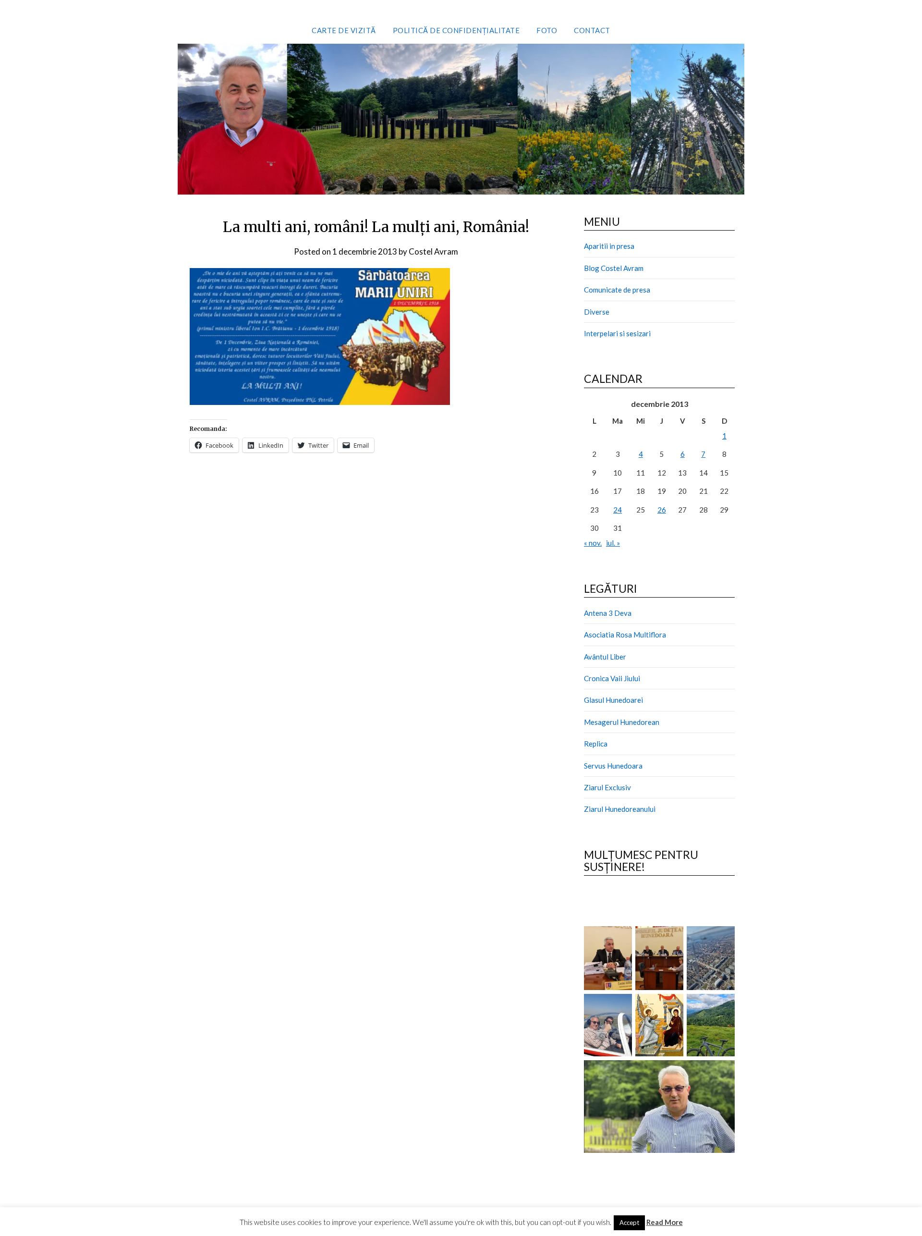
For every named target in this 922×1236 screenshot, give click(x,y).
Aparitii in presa (609, 246)
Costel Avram (433, 251)
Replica (595, 743)
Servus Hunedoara (613, 765)
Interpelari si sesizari (617, 333)
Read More (664, 1222)
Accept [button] (629, 1222)
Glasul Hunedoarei (613, 700)
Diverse (596, 311)
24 (617, 509)
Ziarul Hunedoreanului (619, 809)
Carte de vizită (344, 30)
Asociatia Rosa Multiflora (625, 634)
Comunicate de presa (617, 289)
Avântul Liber (605, 656)
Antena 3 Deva (607, 613)
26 (661, 509)
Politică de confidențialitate (456, 30)
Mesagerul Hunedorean (621, 722)
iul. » (613, 542)
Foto (546, 30)
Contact (592, 30)
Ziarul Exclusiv (607, 787)
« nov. (593, 542)
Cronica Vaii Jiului (612, 678)
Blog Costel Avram (613, 268)
